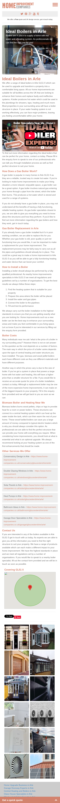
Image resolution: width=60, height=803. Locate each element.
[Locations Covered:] (3, 4)
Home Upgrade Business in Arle (18, 785)
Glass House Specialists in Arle (18, 794)
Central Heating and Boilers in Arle (20, 791)
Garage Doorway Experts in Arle (18, 788)
